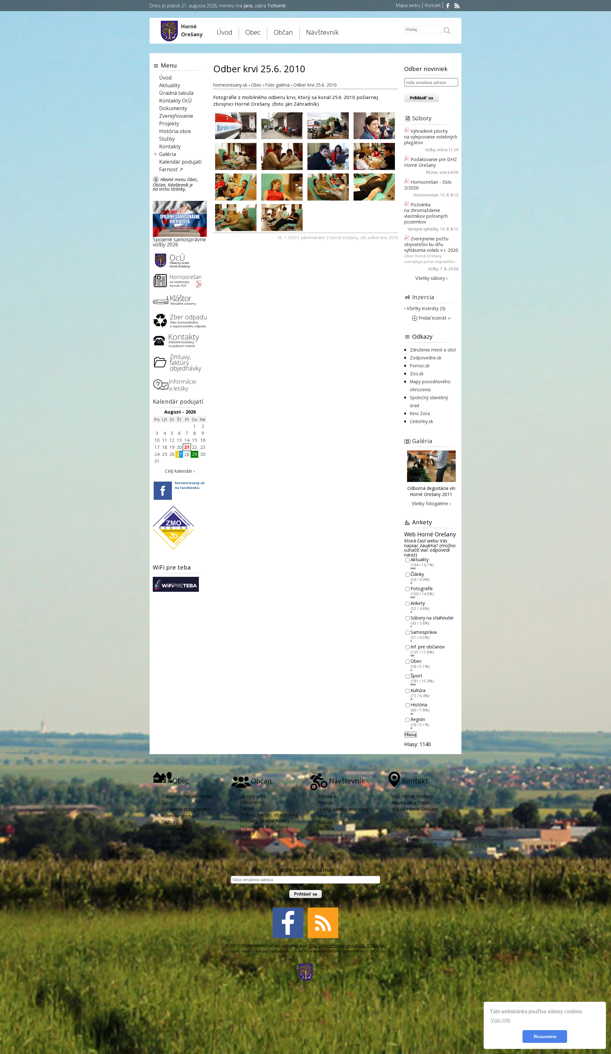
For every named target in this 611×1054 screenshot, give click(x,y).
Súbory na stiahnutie (432, 618)
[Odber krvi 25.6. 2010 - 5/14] (235, 155)
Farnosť (247, 845)
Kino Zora (420, 413)
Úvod (224, 32)
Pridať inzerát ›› (433, 318)
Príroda (325, 803)
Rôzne (432, 172)
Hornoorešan (425, 195)
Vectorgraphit (280, 951)
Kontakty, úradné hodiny (265, 821)
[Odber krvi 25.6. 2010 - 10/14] (282, 186)
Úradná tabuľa (176, 92)
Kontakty (170, 146)
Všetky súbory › (431, 278)
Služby (167, 138)
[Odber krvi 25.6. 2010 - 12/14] (374, 186)
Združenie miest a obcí (433, 350)
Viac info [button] (500, 1020)
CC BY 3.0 (372, 951)
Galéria (167, 154)
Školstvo (248, 839)
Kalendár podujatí (180, 161)
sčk (363, 237)
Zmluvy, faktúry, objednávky (269, 815)
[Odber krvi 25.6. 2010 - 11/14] (328, 186)
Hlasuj (410, 734)
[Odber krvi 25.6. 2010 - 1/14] (235, 125)
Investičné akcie (178, 835)
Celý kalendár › (180, 471)
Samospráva (424, 632)
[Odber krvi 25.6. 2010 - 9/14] (235, 186)
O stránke (375, 945)
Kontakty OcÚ (175, 100)
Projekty (169, 123)
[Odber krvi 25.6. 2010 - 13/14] (235, 217)
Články (417, 574)
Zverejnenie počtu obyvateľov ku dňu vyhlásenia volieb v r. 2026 (431, 244)
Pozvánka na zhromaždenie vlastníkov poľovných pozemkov (426, 213)
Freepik (262, 951)
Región (418, 719)
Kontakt (433, 5)
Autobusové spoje (337, 835)
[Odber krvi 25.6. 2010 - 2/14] (282, 125)
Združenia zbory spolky (186, 809)
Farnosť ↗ (171, 169)
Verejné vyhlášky (423, 229)
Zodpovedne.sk (425, 358)
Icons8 (298, 951)
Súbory (422, 118)
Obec (416, 661)
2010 (393, 237)
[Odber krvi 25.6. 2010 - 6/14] (282, 155)
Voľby (430, 149)
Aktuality (169, 85)
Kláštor (247, 851)
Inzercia (423, 297)
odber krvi (377, 237)
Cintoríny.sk (421, 421)
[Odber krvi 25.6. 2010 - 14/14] (282, 217)
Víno (322, 816)
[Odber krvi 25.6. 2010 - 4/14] (374, 125)
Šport (416, 676)
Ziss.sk (417, 374)
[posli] (447, 31)
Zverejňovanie (176, 115)
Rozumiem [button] (545, 1036)
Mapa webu (408, 5)
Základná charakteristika (187, 796)
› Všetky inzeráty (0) (425, 308)
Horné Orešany (343, 237)
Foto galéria (174, 828)
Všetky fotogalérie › (431, 503)
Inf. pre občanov (428, 647)
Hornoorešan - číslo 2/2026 (428, 185)
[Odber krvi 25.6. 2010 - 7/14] (328, 155)
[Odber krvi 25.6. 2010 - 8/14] (374, 155)
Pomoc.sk (420, 366)
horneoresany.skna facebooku (190, 485)
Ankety (418, 603)
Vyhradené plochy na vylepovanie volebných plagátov (430, 136)
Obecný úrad (252, 796)
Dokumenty (173, 108)
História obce (175, 131)
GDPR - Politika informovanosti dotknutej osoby (423, 843)
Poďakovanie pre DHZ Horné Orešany (430, 162)
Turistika (327, 796)
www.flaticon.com (327, 951)
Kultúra (418, 690)
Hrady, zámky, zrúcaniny (343, 809)
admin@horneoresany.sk (342, 945)
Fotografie (422, 589)
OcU (313, 945)
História (419, 705)
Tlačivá (247, 808)
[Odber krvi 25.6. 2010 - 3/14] (328, 125)
